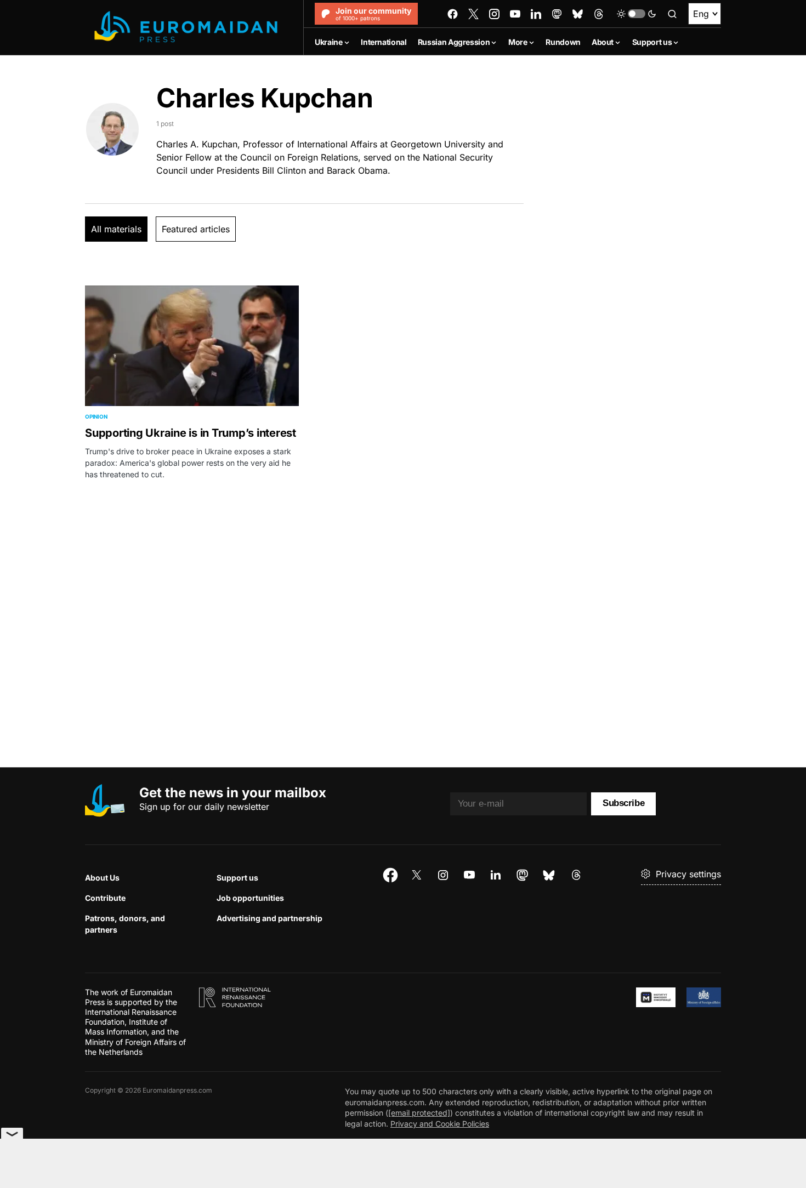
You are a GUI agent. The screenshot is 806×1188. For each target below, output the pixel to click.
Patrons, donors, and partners (125, 923)
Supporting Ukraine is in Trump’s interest (190, 432)
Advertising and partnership (269, 918)
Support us (237, 877)
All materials (116, 229)
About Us (102, 877)
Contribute (105, 898)
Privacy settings (688, 874)
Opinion (96, 416)
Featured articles (196, 229)
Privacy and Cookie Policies (439, 1123)
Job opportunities (250, 898)
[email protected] (419, 1112)
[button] (636, 13)
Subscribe (623, 803)
